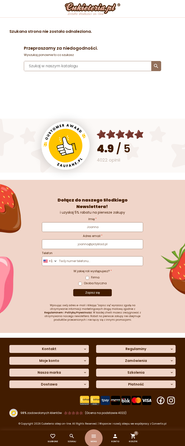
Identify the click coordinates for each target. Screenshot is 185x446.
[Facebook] (160, 400)
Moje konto (49, 361)
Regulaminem (53, 312)
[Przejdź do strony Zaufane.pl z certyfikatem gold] (65, 146)
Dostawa (49, 384)
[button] (115, 438)
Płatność (136, 384)
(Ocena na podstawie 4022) (105, 413)
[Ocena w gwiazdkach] (120, 134)
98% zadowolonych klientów (41, 413)
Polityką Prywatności (78, 312)
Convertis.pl (159, 424)
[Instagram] (171, 400)
